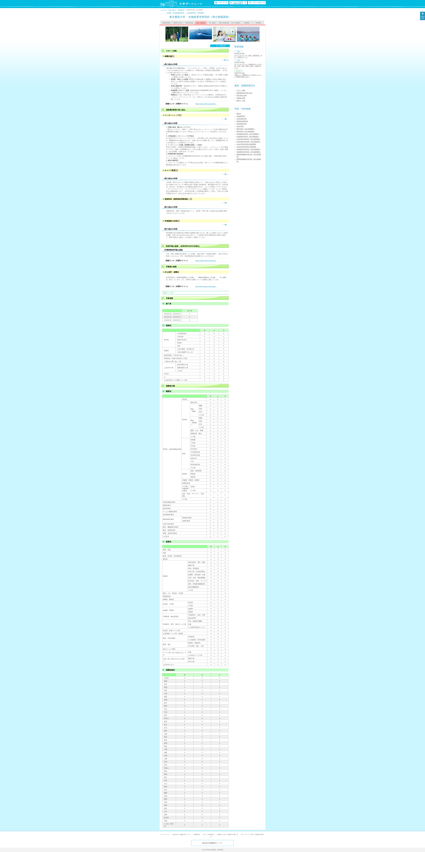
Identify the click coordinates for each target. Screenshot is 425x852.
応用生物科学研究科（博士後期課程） (249, 139)
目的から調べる (172, 10)
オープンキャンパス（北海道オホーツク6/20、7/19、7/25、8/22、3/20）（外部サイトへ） (247, 66)
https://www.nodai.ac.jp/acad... (206, 260)
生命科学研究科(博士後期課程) (246, 144)
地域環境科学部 (242, 124)
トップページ (163, 10)
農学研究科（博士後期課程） (246, 131)
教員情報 (246, 22)
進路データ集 (241, 100)
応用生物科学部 (242, 119)
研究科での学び (178, 22)
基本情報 (258, 22)
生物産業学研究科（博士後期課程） (248, 136)
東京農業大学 (181, 10)
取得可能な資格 (242, 95)
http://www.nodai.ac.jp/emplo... (206, 286)
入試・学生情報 (235, 22)
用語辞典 (197, 834)
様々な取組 (212, 22)
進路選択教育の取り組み (244, 93)
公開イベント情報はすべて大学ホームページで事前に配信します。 (248, 76)
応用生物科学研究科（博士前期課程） (249, 142)
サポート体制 (241, 90)
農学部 (239, 113)
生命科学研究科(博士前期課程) (246, 147)
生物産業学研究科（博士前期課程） (248, 134)
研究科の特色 (166, 22)
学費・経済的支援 (224, 22)
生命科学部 (240, 126)
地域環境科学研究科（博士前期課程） (249, 149)
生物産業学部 (241, 116)
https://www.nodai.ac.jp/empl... (206, 104)
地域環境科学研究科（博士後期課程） (249, 152)
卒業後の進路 (241, 98)
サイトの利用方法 (209, 834)
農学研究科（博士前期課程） (246, 129)
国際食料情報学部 (242, 121)
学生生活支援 (189, 22)
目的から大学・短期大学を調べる (228, 834)
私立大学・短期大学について (181, 834)
